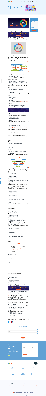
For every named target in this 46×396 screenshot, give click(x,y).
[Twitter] (32, 392)
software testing (9, 295)
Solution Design (15, 386)
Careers (34, 1)
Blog (32, 1)
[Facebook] (30, 392)
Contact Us (36, 1)
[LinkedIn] (31, 392)
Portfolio (28, 1)
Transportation (23, 387)
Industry (30, 1)
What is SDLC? (22, 37)
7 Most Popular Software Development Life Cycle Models (18, 127)
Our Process (21, 1)
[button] (8, 322)
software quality (24, 94)
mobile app (22, 93)
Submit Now (34, 30)
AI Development (15, 387)
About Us (18, 1)
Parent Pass (36, 386)
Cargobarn (36, 387)
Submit (25, 354)
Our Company (9, 387)
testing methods (22, 101)
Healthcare (23, 386)
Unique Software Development (21, 395)
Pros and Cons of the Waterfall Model (13, 138)
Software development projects (11, 128)
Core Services (24, 1)
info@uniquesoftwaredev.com (18, 392)
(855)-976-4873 (26, 392)
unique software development (21, 29)
